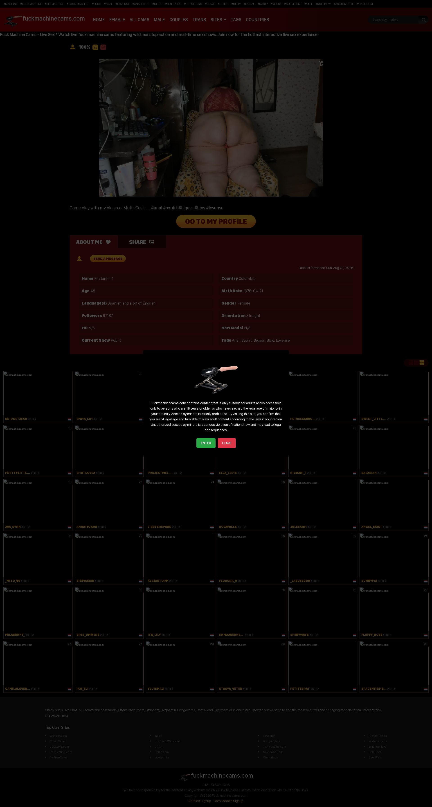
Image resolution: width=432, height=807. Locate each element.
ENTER (206, 443)
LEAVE (226, 443)
